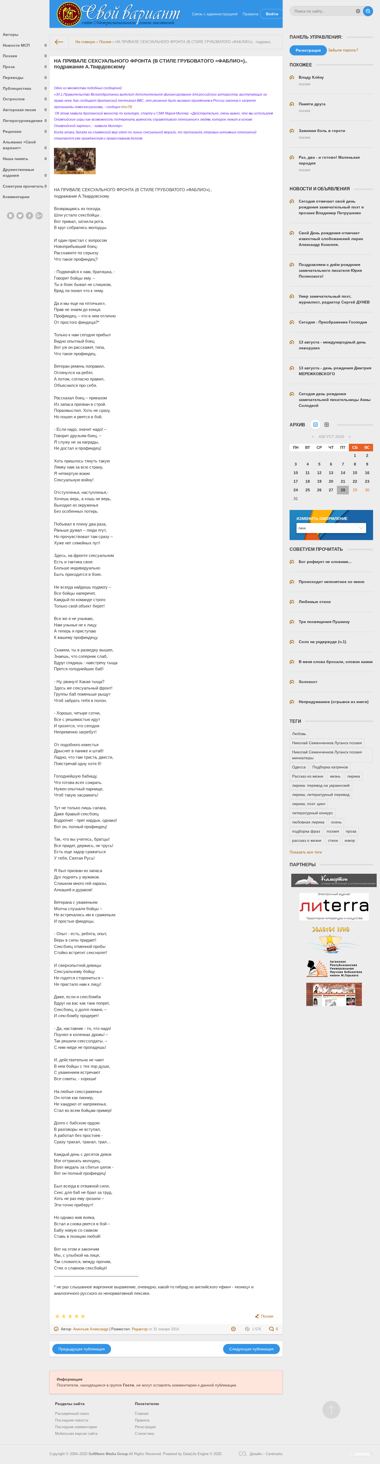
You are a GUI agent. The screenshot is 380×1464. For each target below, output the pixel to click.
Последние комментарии (76, 1427)
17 (295, 481)
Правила (250, 14)
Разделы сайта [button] (70, 1403)
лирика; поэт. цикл (308, 803)
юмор (350, 840)
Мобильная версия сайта (76, 1434)
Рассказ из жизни (307, 776)
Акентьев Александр (90, 1329)
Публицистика (25, 88)
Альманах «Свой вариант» (25, 145)
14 (343, 472)
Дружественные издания (25, 172)
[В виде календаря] (315, 425)
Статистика (144, 1434)
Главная (142, 1414)
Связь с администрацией (215, 14)
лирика (353, 776)
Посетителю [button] (147, 1403)
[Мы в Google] (39, 215)
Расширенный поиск (72, 1414)
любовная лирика (308, 822)
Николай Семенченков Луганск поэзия (327, 743)
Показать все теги (306, 852)
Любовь (299, 733)
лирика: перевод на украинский (321, 785)
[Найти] (368, 11)
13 (331, 472)
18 (307, 481)
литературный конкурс (312, 813)
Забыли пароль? (343, 50)
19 (319, 481)
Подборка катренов (330, 767)
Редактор (139, 1329)
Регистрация (145, 1427)
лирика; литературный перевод (320, 794)
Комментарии (16, 197)
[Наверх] (331, 1410)
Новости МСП (25, 45)
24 (295, 490)
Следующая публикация (251, 1349)
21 (343, 481)
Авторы (10, 34)
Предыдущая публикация (81, 1349)
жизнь (335, 776)
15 (355, 472)
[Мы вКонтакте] (10, 215)
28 (343, 490)
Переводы (25, 77)
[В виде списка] (327, 425)
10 (295, 472)
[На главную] (59, 42)
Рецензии (25, 131)
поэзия (333, 831)
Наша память (25, 158)
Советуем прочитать (25, 186)
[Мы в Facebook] (29, 215)
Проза (25, 66)
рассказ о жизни (306, 840)
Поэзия (25, 56)
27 (331, 490)
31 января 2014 (166, 1329)
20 (331, 481)
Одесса (299, 767)
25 (307, 490)
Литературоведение (25, 120)
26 (319, 490)
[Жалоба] (234, 1329)
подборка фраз (306, 831)
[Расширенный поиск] (358, 11)
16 (367, 472)
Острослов (25, 99)
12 (319, 472)
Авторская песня (25, 110)
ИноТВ (126, 107)
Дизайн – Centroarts (266, 1454)
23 (367, 481)
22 (355, 481)
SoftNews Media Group (108, 1454)
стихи (333, 840)
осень (336, 822)
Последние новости (71, 1420)
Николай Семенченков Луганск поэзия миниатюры (327, 755)
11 (307, 472)
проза (351, 831)
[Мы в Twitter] (20, 215)
